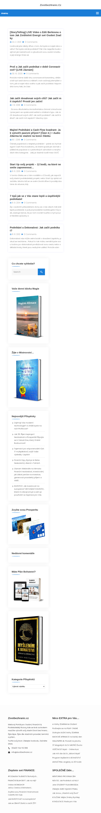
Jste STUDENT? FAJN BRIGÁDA (65, 784)
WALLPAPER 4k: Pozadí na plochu (66, 741)
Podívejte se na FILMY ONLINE (65, 728)
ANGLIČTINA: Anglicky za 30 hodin (67, 762)
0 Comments (31, 42)
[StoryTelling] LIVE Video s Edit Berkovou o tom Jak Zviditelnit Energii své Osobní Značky (35, 35)
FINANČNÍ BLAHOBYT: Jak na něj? (22, 780)
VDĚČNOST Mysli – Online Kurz (65, 749)
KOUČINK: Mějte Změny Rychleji (66, 797)
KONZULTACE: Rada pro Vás (64, 801)
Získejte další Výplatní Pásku (65, 789)
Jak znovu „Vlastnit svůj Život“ (65, 793)
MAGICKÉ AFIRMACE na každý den (67, 736)
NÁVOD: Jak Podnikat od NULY (65, 780)
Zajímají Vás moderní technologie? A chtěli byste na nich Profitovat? (28, 425)
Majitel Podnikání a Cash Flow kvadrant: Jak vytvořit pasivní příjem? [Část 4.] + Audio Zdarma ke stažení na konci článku (35, 133)
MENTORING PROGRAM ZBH (64, 776)
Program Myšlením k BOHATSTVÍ (66, 757)
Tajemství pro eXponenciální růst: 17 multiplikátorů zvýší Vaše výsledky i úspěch (29, 451)
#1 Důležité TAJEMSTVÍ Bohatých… (22, 776)
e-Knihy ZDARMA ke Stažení (64, 724)
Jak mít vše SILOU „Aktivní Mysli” (66, 753)
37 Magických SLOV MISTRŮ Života (67, 745)
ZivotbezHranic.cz (50, 5)
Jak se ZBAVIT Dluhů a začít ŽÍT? (22, 803)
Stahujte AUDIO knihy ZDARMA (65, 732)
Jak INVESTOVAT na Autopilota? (22, 799)
